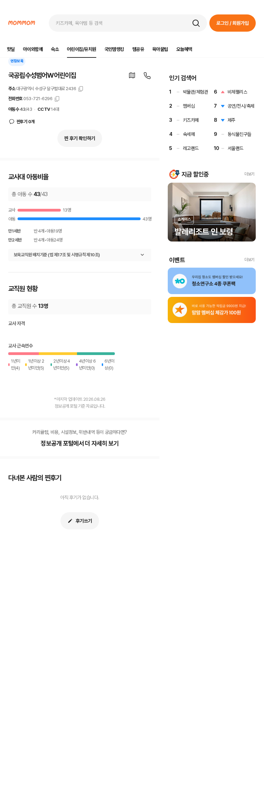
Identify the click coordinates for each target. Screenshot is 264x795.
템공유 (138, 49)
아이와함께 (33, 49)
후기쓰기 (84, 521)
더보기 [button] (249, 174)
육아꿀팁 (160, 49)
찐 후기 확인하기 (79, 138)
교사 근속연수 (20, 345)
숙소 (55, 49)
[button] (196, 23)
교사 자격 (16, 323)
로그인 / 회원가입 (232, 23)
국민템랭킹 (114, 49)
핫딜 (11, 49)
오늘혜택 (184, 49)
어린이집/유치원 (81, 49)
